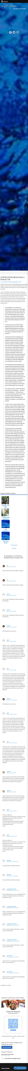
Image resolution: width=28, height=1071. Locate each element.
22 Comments (3, 282)
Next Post (14, 548)
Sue (7, 565)
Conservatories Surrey (12, 923)
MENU (6, 2)
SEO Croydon (9, 955)
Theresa (8, 625)
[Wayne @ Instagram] (17, 32)
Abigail (8, 594)
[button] (2, 1)
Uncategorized (11, 282)
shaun (8, 809)
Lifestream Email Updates (6, 1047)
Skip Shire (9, 860)
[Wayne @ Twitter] (14, 32)
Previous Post (14, 545)
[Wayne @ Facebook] (10, 32)
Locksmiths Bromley (11, 889)
